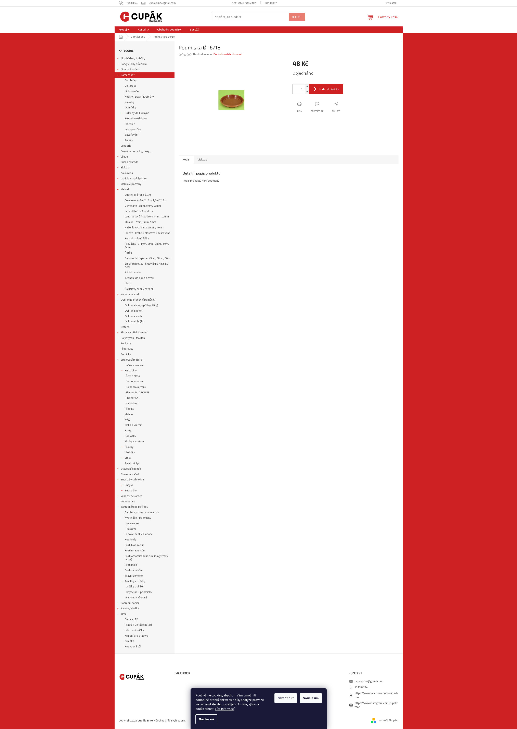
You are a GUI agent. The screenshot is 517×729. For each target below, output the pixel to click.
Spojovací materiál (132, 360)
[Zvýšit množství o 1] (307, 86)
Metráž (125, 189)
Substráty (131, 491)
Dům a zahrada (129, 162)
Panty (128, 431)
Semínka (126, 354)
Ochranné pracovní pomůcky (138, 300)
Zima (124, 614)
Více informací (224, 709)
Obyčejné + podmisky (139, 592)
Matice (129, 414)
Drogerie (126, 146)
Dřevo (124, 157)
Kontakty (271, 3)
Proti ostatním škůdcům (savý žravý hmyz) (146, 558)
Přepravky (127, 349)
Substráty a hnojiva (132, 480)
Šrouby (129, 447)
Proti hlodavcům (134, 545)
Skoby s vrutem (134, 442)
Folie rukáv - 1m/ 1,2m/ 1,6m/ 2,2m (145, 200)
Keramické (132, 523)
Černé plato (133, 376)
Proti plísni (131, 565)
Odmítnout (285, 698)
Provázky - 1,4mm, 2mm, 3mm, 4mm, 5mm (147, 245)
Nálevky (129, 102)
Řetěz (128, 253)
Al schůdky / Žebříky (133, 59)
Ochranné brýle (134, 322)
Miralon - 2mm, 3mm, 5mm (140, 222)
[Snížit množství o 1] (307, 91)
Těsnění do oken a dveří (139, 278)
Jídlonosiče (132, 91)
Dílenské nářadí (130, 70)
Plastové (131, 529)
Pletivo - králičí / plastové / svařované (147, 233)
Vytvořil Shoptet (389, 721)
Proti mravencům (135, 551)
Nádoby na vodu (130, 294)
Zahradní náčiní (130, 603)
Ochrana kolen (133, 311)
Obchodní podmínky (244, 3)
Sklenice (130, 124)
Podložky (130, 436)
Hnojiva (129, 485)
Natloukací (132, 403)
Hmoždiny (131, 371)
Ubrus (128, 284)
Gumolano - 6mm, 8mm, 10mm (143, 206)
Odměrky (130, 108)
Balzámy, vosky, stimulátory (142, 512)
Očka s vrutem (133, 425)
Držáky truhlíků (135, 587)
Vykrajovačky (133, 130)
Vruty (128, 458)
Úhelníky (130, 452)
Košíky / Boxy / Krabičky (139, 97)
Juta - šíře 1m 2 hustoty (139, 211)
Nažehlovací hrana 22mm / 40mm (144, 228)
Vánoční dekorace (131, 496)
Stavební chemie (131, 469)
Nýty (127, 420)
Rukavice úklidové (136, 119)
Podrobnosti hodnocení (228, 54)
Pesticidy (130, 540)
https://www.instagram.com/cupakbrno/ (376, 705)
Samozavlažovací (136, 598)
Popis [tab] (186, 160)
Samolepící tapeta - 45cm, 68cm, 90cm (148, 258)
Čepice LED (131, 619)
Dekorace (131, 86)
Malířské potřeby (131, 184)
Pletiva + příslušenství (134, 333)
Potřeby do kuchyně (137, 113)
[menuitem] (124, 29)
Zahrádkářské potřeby (134, 507)
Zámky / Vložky (130, 609)
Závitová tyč (132, 463)
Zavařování (131, 135)
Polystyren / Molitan (133, 338)
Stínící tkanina (133, 273)
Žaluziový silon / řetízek (139, 289)
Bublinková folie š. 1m (138, 195)
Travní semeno (134, 576)
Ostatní (125, 327)
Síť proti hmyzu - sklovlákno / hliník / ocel (146, 265)
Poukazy (126, 344)
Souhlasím (311, 698)
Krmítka (129, 641)
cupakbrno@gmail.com (369, 681)
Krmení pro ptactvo (136, 636)
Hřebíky (129, 409)
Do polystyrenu (135, 382)
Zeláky (129, 140)
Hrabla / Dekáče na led (138, 625)
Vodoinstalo (128, 502)
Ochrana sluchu (134, 316)
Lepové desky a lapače (139, 534)
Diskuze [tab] (202, 160)
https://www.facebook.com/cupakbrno (376, 695)
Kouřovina (127, 173)
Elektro (125, 168)
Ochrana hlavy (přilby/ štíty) (141, 305)
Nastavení (206, 719)
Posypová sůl (133, 647)
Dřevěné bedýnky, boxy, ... (137, 151)
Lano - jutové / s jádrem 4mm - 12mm (147, 217)
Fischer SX (132, 398)
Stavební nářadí (130, 474)
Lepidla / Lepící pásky (134, 179)
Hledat (297, 17)
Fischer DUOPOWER (138, 393)
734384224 (361, 687)
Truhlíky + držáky (135, 581)
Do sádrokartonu (136, 387)
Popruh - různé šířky (137, 239)
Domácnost (127, 75)
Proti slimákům (134, 570)
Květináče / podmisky (138, 518)
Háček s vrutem (134, 365)
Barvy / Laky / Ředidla (134, 64)
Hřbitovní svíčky (134, 630)
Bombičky (131, 80)
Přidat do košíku (329, 89)
